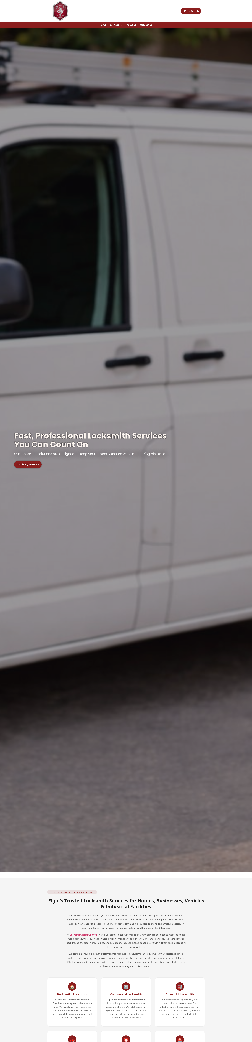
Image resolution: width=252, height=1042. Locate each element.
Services (114, 24)
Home (103, 24)
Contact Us (146, 24)
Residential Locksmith (72, 994)
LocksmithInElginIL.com (83, 934)
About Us (131, 24)
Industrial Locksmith (180, 994)
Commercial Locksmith (126, 994)
